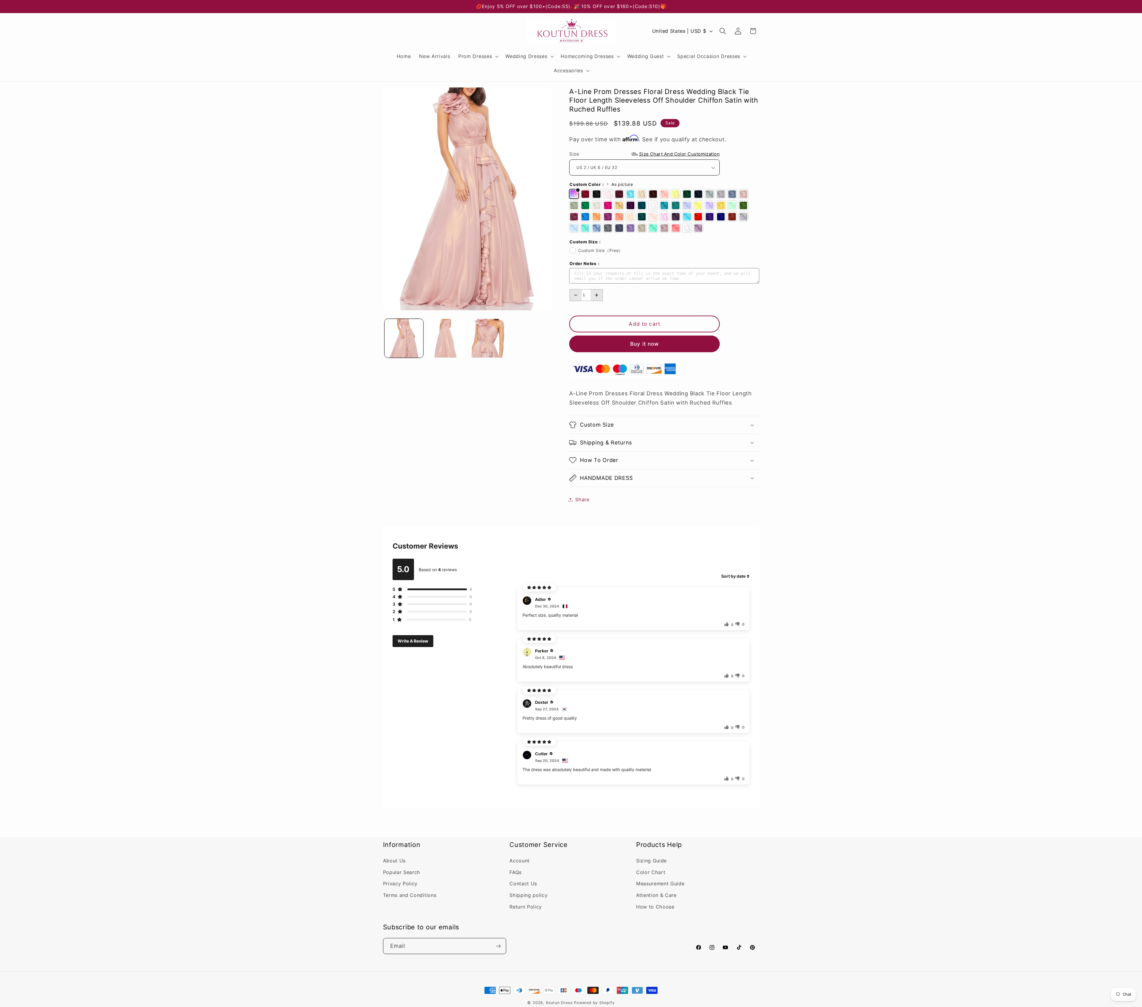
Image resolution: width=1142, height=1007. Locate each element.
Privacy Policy (400, 884)
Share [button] (582, 499)
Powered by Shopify (594, 1002)
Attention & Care (656, 895)
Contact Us (523, 884)
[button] (477, 56)
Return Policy (525, 907)
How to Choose (655, 907)
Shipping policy (528, 895)
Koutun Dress (559, 1002)
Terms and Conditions (410, 895)
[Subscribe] (498, 946)
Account (519, 861)
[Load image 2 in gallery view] (446, 338)
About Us (394, 861)
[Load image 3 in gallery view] (488, 338)
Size (644, 154)
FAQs (515, 872)
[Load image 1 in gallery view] (404, 338)
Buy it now (644, 344)
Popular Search (402, 872)
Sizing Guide (651, 861)
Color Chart (651, 872)
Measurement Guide (660, 884)
